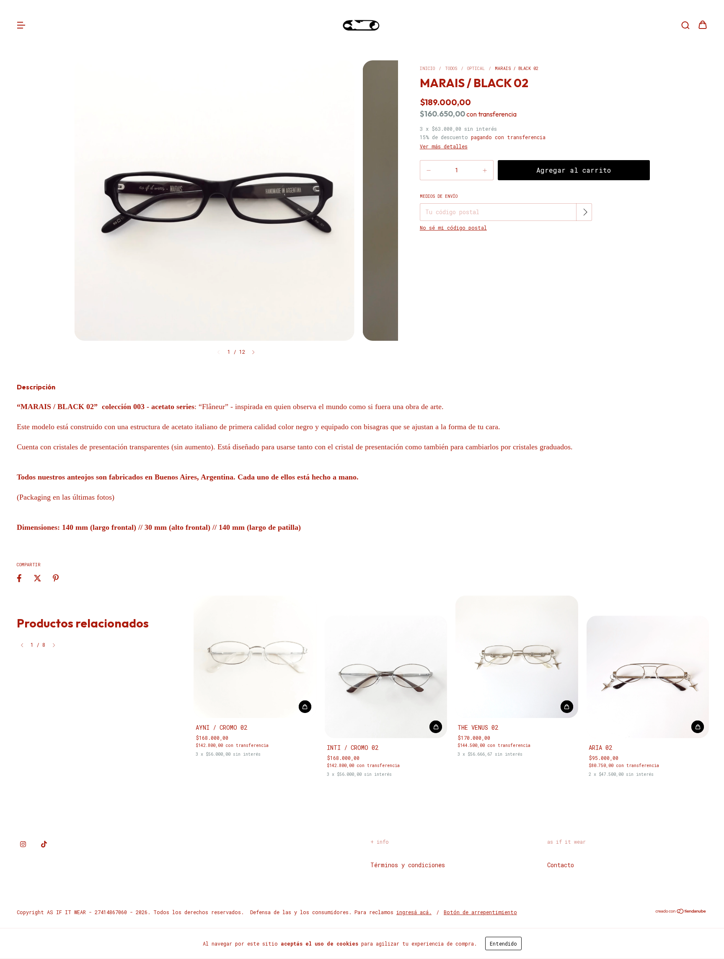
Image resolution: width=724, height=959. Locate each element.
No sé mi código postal (453, 227)
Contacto (560, 865)
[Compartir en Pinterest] (56, 578)
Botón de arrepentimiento (480, 912)
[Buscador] (685, 25)
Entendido (503, 943)
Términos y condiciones (407, 865)
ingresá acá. (414, 912)
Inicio (427, 68)
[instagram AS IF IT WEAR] (23, 843)
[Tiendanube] (681, 912)
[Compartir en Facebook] (19, 578)
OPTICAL (476, 68)
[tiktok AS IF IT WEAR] (44, 843)
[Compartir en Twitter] (37, 578)
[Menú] (21, 25)
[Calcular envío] (585, 212)
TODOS (451, 68)
